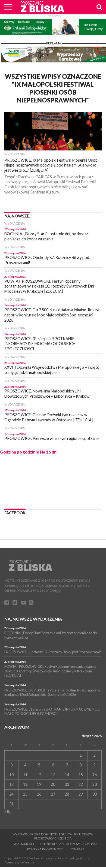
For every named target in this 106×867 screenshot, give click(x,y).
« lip (7, 811)
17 (11, 784)
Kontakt (77, 849)
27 (53, 794)
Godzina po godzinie (19, 451)
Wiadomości (24, 843)
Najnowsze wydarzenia (33, 618)
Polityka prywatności (45, 849)
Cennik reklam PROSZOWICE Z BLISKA (69, 843)
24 (11, 794)
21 (67, 784)
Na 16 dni (49, 451)
